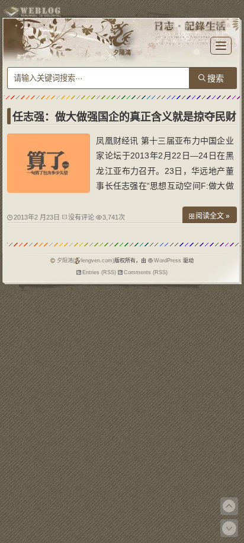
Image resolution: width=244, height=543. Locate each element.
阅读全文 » (212, 216)
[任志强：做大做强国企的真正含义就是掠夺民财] (48, 190)
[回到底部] (229, 528)
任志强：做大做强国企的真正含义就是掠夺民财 (124, 117)
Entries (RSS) (99, 272)
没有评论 (81, 217)
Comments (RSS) (146, 272)
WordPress (167, 260)
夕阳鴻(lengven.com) (85, 260)
